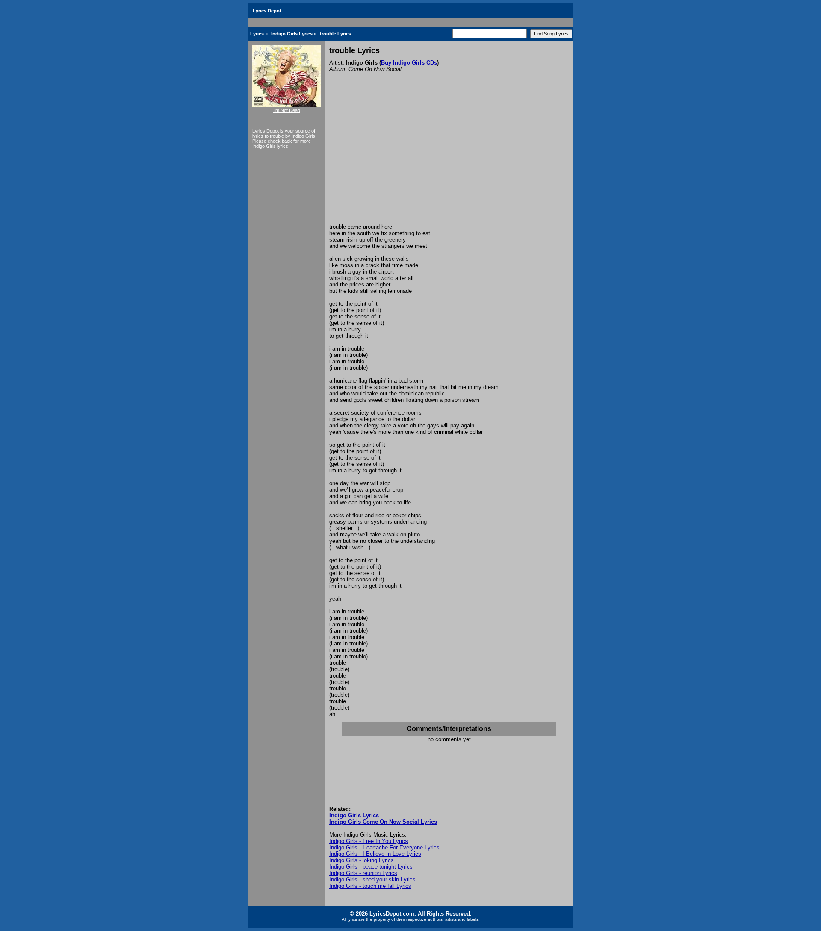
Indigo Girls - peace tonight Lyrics (371, 866)
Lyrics (257, 33)
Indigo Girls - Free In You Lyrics (368, 841)
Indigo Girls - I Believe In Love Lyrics (375, 854)
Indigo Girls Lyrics (292, 33)
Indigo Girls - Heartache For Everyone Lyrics (384, 847)
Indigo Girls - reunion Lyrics (363, 873)
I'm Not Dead (286, 110)
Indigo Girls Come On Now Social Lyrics (383, 822)
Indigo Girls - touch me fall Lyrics (370, 886)
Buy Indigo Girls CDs (409, 62)
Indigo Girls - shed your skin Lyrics (372, 879)
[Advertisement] (449, 159)
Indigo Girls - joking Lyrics (361, 860)
